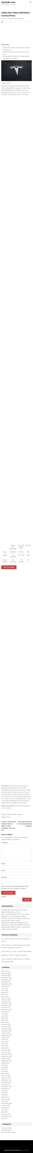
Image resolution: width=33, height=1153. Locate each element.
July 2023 (4, 1039)
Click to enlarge (9, 567)
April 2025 (4, 994)
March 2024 (5, 1022)
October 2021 (5, 1084)
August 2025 (5, 986)
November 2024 (6, 1005)
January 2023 (5, 1052)
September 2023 (6, 1035)
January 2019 (5, 1114)
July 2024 (4, 1014)
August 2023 (5, 1037)
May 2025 (4, 992)
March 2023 (5, 1048)
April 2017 (4, 1118)
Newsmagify (25, 1150)
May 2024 (4, 1018)
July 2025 (4, 988)
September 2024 (6, 1009)
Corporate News (6, 1128)
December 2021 (6, 1080)
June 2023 (4, 1041)
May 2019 (4, 1112)
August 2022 (5, 1063)
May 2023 (4, 1044)
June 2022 (4, 1067)
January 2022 (5, 1078)
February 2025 (6, 999)
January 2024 (5, 1026)
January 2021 (5, 1099)
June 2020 (4, 1101)
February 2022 (6, 1076)
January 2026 (5, 975)
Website (4, 877)
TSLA (10, 90)
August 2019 (5, 1108)
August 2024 (5, 1012)
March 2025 (5, 997)
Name (3, 863)
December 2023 (6, 1029)
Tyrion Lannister (6, 959)
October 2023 (5, 1033)
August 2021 (5, 1088)
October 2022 (5, 1058)
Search (3, 896)
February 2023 (6, 1050)
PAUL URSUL (5, 951)
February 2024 (6, 1024)
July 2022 (4, 1065)
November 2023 (6, 1031)
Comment (5, 842)
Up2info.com (8, 2)
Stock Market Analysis (15, 814)
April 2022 (4, 1071)
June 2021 (4, 1093)
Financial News (6, 1130)
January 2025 (5, 1001)
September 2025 (6, 984)
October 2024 (5, 1007)
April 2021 (4, 1095)
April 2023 (4, 1046)
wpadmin (20, 18)
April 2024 (4, 1020)
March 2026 (5, 971)
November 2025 (6, 980)
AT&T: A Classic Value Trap (18, 955)
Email (3, 870)
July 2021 (4, 1091)
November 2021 (6, 1082)
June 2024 (4, 1016)
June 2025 (4, 990)
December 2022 (6, 1054)
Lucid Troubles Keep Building (22, 951)
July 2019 (4, 1110)
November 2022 (6, 1056)
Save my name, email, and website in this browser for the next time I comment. (14, 887)
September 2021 (6, 1086)
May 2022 (4, 1069)
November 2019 (6, 1103)
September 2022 (6, 1061)
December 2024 (6, 1003)
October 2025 (5, 982)
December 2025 (6, 977)
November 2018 (6, 1116)
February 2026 (6, 973)
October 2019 (5, 1105)
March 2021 (5, 1097)
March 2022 (5, 1073)
